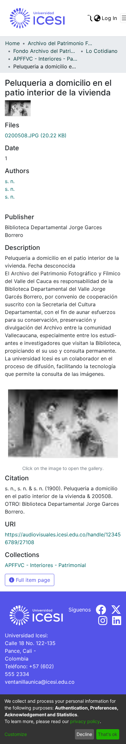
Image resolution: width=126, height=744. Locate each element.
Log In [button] (110, 18)
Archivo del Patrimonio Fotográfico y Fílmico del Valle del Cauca (60, 43)
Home (12, 43)
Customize (16, 734)
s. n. (10, 181)
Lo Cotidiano (102, 51)
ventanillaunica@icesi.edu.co (40, 682)
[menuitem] (97, 18)
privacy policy (85, 721)
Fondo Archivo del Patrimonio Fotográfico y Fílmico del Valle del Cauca (45, 51)
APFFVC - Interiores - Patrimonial (45, 58)
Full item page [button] (32, 580)
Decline (84, 734)
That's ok (107, 734)
